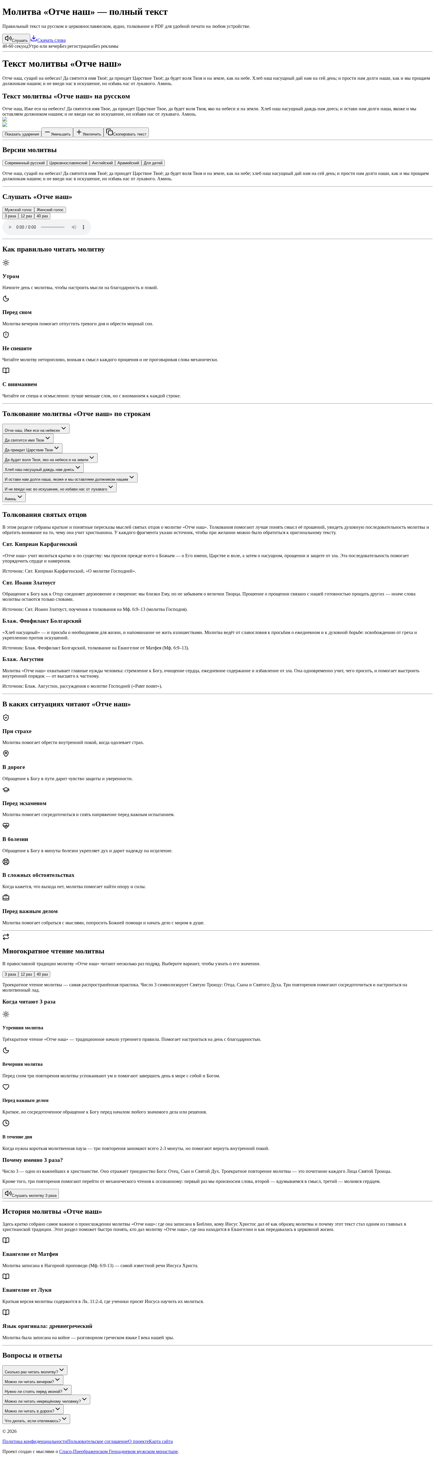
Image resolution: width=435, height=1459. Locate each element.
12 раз (26, 216)
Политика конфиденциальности (34, 1441)
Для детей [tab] (153, 163)
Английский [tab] (102, 163)
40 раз (42, 216)
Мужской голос (18, 210)
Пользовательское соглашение (97, 1441)
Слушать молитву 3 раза (34, 1195)
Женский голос (50, 210)
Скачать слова (51, 40)
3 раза (10, 216)
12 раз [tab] (26, 974)
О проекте (138, 1441)
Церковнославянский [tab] (68, 163)
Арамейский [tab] (128, 163)
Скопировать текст (129, 134)
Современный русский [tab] (25, 163)
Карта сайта (161, 1441)
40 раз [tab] (42, 974)
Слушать (20, 40)
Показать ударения (22, 134)
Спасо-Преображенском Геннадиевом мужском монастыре (118, 1451)
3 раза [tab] (10, 974)
